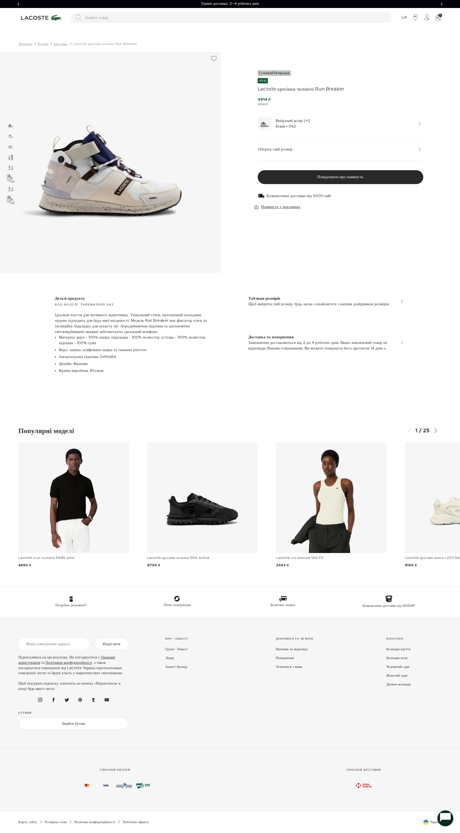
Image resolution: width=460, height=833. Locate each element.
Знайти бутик (73, 724)
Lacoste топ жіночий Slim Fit (299, 558)
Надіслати (111, 644)
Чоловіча (25, 44)
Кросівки (60, 44)
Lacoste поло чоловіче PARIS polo (46, 558)
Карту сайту (27, 822)
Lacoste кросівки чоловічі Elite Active (178, 558)
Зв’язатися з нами (289, 667)
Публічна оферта (136, 822)
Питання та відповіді (292, 649)
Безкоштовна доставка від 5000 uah (298, 196)
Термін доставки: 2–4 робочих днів (230, 4)
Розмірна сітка (56, 822)
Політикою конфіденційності (69, 663)
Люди (169, 658)
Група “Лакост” (177, 649)
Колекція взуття (398, 649)
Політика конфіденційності (94, 822)
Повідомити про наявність (340, 177)
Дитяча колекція (398, 684)
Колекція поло (397, 658)
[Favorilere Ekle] (214, 59)
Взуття (43, 44)
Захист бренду (176, 667)
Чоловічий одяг (398, 667)
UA (404, 17)
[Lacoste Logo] (42, 17)
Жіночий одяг (397, 675)
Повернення (285, 658)
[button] (18, 4)
